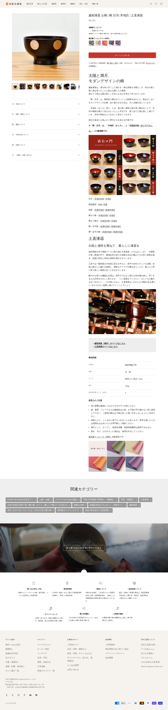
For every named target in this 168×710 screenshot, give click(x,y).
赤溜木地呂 (99, 210)
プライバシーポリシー (115, 653)
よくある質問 (73, 665)
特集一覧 (95, 4)
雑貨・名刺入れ (44, 662)
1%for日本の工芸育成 (150, 662)
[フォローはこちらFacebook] (6, 695)
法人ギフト (10, 658)
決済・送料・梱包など (77, 649)
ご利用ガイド (73, 645)
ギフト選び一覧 (12, 671)
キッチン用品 (43, 649)
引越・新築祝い (12, 662)
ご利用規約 (110, 645)
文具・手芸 (42, 658)
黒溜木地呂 (110, 210)
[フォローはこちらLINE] (36, 695)
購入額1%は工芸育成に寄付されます (84, 548)
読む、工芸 (83, 4)
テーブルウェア (44, 645)
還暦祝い (9, 649)
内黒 (105, 204)
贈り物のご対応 (112, 63)
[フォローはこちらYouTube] (30, 695)
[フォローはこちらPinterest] (24, 695)
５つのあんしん (148, 649)
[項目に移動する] (15, 86)
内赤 (100, 204)
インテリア (42, 653)
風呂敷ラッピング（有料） (100, 437)
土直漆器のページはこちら (106, 347)
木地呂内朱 (99, 199)
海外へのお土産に (13, 645)
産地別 (54, 4)
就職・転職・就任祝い (15, 666)
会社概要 (109, 658)
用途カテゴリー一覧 (46, 671)
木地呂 (108, 199)
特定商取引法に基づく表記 (117, 649)
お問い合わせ (73, 670)
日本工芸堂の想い (148, 645)
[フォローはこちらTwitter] (12, 695)
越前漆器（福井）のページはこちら (109, 343)
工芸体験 (41, 666)
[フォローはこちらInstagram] (18, 695)
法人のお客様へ (148, 653)
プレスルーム (147, 658)
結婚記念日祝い (12, 653)
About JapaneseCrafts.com (152, 666)
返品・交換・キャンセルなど (79, 653)
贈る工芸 (30, 4)
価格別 (72, 4)
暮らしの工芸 (42, 4)
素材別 (63, 4)
